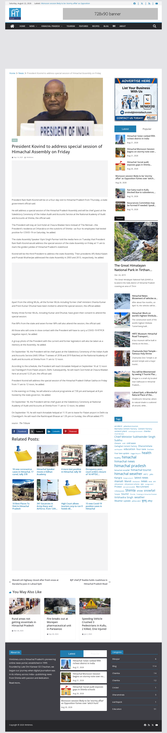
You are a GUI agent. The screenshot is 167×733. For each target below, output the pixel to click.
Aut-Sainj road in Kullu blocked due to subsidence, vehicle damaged (140, 191)
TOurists (132, 494)
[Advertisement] (83, 49)
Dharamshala (145, 446)
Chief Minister (119, 434)
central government (135, 431)
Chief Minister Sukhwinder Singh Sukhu (134, 438)
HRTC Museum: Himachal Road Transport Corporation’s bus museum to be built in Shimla (144, 335)
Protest (118, 486)
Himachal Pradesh (50, 26)
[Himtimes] (12, 26)
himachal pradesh (130, 465)
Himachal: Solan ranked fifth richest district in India (141, 137)
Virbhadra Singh (123, 497)
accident (118, 426)
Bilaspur (116, 659)
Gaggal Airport (135, 453)
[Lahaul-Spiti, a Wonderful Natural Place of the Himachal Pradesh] (122, 399)
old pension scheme (131, 484)
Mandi (127, 481)
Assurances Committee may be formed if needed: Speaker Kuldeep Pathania (141, 204)
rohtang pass (119, 491)
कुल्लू (144, 500)
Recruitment (142, 486)
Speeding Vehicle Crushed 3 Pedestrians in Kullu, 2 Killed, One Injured (94, 624)
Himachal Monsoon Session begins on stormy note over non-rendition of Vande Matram (140, 150)
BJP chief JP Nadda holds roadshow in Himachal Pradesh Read (88, 582)
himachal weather (128, 474)
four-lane (141, 449)
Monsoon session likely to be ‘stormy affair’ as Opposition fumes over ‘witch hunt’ (134, 177)
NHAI (150, 482)
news (144, 481)
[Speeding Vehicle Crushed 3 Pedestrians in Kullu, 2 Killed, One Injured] (95, 599)
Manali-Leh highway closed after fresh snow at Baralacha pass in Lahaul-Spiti (35, 582)
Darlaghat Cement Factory (125, 446)
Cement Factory (145, 428)
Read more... (15, 682)
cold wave (131, 443)
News (32, 26)
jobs (151, 474)
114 (154, 666)
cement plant (120, 431)
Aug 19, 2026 (132, 196)
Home (22, 26)
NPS (154, 482)
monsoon (136, 482)
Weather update (122, 500)
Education (116, 709)
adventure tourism (130, 426)
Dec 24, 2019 (120, 275)
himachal (129, 457)
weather (139, 497)
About (123, 26)
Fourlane (150, 449)
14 (155, 673)
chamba (147, 431)
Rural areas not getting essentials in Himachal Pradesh (24, 622)
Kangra (118, 477)
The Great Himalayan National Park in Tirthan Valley (132, 267)
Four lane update (121, 453)
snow (140, 490)
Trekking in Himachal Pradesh (146, 494)
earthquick (117, 702)
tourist (125, 493)
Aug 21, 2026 (132, 142)
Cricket (115, 687)
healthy (117, 458)
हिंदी (114, 26)
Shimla (130, 490)
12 (155, 680)
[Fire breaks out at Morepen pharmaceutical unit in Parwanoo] (59, 599)
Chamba (116, 673)
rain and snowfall (129, 487)
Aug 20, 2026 (132, 168)
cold (123, 443)
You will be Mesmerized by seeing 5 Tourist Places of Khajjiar (144, 373)
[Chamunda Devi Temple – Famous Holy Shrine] (122, 358)
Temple (117, 494)
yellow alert (136, 501)
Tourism (71, 26)
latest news (141, 477)
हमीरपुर (150, 501)
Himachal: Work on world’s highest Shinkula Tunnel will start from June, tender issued (144, 314)
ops (142, 484)
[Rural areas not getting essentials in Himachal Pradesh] (24, 599)
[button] (36, 26)
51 (155, 709)
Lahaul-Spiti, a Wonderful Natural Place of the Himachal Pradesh (144, 393)
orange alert (149, 484)
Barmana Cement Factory (125, 428)
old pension (118, 484)
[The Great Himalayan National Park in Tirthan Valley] (136, 241)
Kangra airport (128, 478)
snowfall (149, 490)
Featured (83, 26)
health (146, 453)
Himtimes (29, 157)
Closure (117, 443)
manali (118, 481)
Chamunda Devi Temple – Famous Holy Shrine (144, 352)
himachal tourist (141, 470)
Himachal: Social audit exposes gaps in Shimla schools (138, 163)
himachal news (124, 461)
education (129, 449)
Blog (106, 26)
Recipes (95, 26)
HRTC (145, 474)
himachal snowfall (122, 470)
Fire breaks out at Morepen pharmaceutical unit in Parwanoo (59, 624)
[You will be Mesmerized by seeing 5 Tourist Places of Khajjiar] (122, 379)
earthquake (118, 449)
